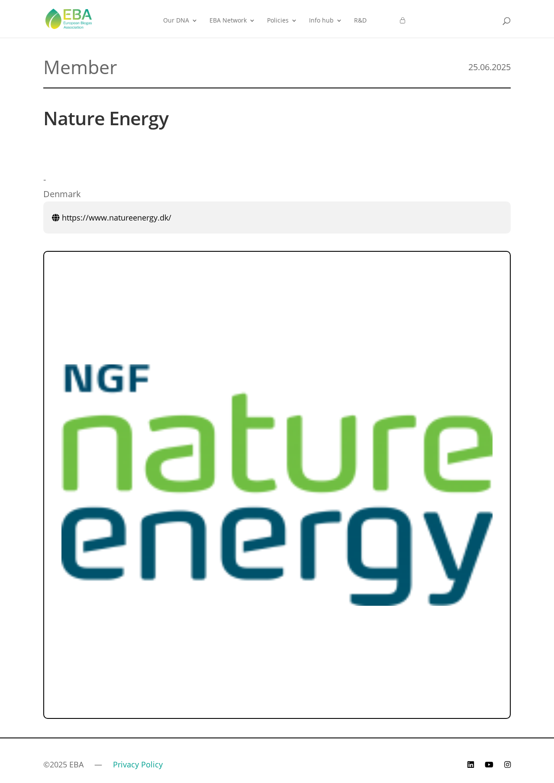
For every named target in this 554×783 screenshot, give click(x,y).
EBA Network (228, 20)
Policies (278, 20)
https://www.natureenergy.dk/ (115, 217)
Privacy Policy (138, 764)
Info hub (321, 20)
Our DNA (176, 20)
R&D (360, 20)
